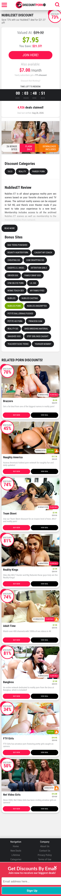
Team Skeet (10, 513)
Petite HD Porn (15, 321)
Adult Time (9, 625)
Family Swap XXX (32, 275)
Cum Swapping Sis (35, 260)
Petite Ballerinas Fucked (20, 313)
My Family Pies (37, 290)
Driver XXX (13, 275)
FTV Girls (8, 738)
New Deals (15, 850)
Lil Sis (33, 283)
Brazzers (8, 401)
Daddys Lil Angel (16, 268)
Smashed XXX (14, 336)
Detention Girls (39, 268)
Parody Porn (38, 171)
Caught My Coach (43, 252)
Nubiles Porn (14, 306)
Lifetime (16, 855)
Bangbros (8, 682)
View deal (44, 415)
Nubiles (11, 298)
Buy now (16, 415)
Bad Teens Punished (17, 245)
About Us (44, 846)
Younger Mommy (43, 344)
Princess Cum (35, 321)
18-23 (10, 171)
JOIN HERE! (30, 55)
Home (16, 846)
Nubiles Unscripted (37, 306)
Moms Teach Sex (16, 290)
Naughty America (13, 457)
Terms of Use (44, 859)
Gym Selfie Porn (16, 283)
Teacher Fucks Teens (18, 344)
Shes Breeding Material (36, 328)
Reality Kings (10, 569)
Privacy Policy (45, 855)
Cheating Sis (14, 260)
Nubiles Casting (30, 298)
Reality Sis (13, 328)
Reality (22, 171)
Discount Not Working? (30, 80)
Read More (9, 228)
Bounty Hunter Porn (18, 252)
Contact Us (44, 850)
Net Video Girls (11, 794)
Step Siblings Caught (37, 336)
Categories (15, 859)
